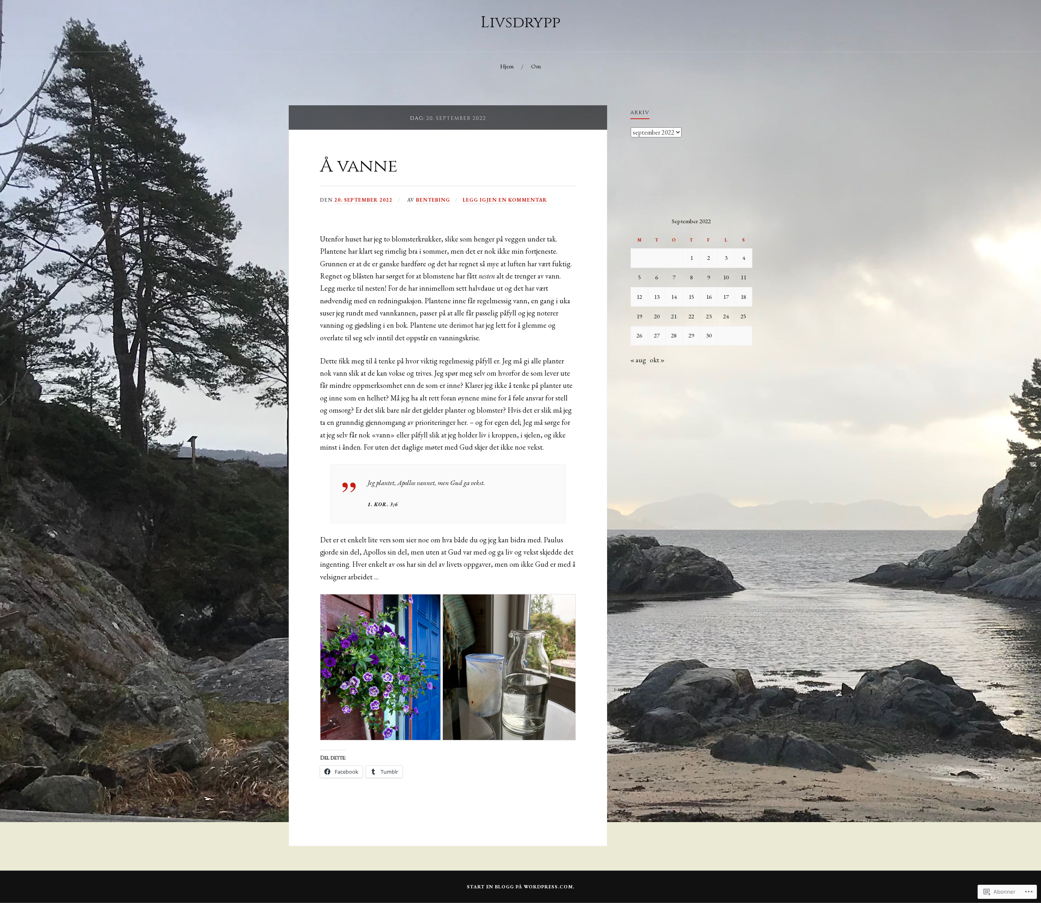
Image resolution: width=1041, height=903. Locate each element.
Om (536, 66)
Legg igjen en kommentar (505, 199)
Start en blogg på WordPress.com (520, 886)
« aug (638, 359)
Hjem (507, 66)
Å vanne (359, 166)
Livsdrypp (520, 22)
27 (657, 335)
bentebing (433, 199)
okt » (657, 359)
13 (657, 297)
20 (657, 316)
